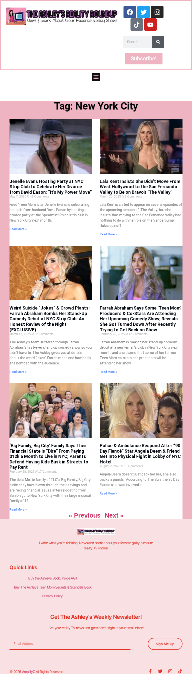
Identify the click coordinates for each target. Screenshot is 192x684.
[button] (96, 77)
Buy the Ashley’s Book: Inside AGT (52, 578)
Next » (114, 515)
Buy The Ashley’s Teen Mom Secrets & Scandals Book (53, 587)
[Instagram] (157, 12)
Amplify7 (28, 671)
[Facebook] (130, 12)
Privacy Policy (52, 596)
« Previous (84, 515)
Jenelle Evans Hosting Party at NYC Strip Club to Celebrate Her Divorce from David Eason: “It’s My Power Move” (51, 187)
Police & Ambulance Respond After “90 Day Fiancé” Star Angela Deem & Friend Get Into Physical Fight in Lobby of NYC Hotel (140, 453)
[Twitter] (143, 12)
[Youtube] (150, 24)
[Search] (158, 42)
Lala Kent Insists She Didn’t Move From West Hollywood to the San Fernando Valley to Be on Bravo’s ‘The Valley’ (140, 187)
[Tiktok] (136, 24)
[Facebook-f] (150, 671)
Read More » (18, 229)
